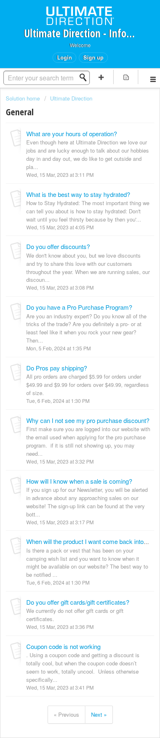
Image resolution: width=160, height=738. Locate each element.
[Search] (85, 77)
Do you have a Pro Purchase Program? (79, 307)
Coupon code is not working (63, 646)
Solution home (23, 98)
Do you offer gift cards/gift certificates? (77, 602)
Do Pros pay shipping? (56, 367)
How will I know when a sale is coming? (79, 481)
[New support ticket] (101, 77)
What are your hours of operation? (71, 133)
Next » (99, 714)
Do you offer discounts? (58, 246)
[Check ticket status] (126, 77)
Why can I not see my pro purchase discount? (87, 420)
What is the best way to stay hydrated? (78, 194)
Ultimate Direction (71, 98)
